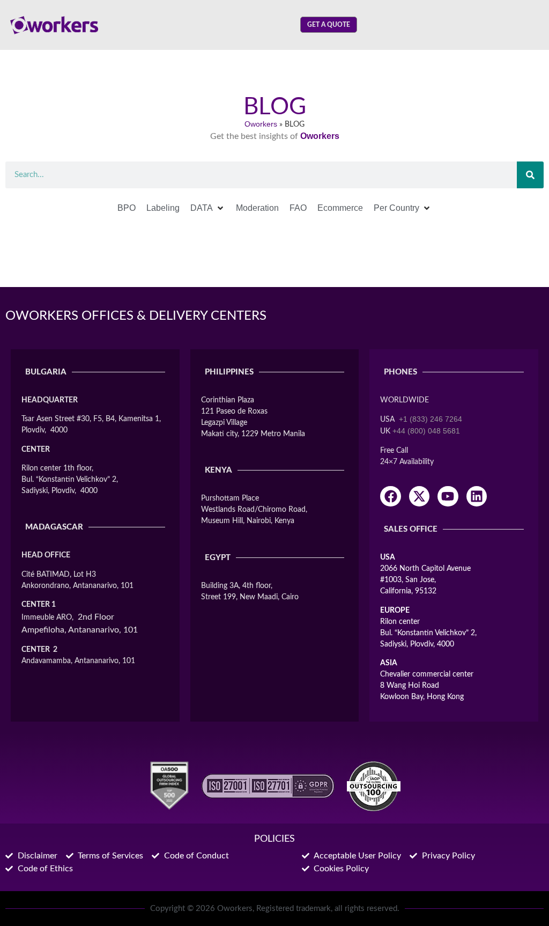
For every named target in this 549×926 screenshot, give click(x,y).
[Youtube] (447, 496)
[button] (208, 208)
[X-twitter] (419, 496)
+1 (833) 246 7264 (430, 419)
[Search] (530, 174)
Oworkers (260, 124)
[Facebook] (390, 496)
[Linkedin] (476, 496)
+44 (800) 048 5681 (426, 431)
